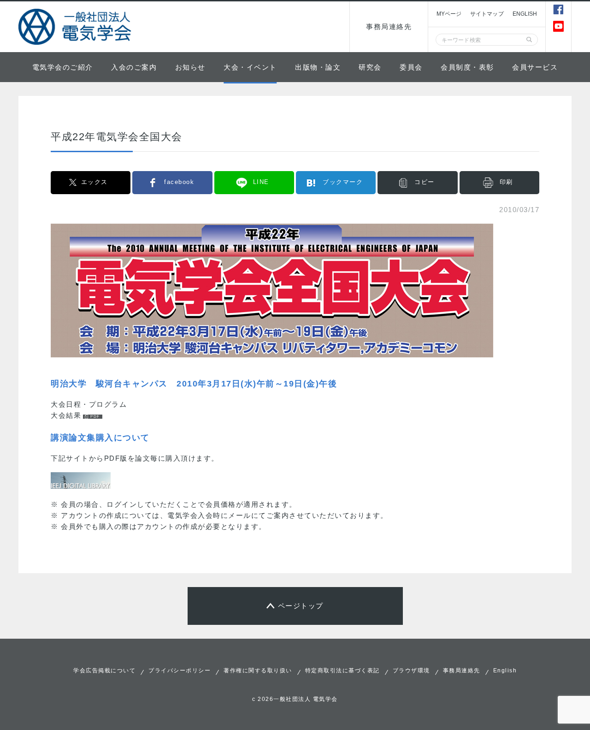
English (505, 670)
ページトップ (301, 606)
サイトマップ (487, 14)
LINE (261, 181)
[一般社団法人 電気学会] (76, 26)
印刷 (506, 181)
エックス (94, 181)
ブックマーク (343, 181)
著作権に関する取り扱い (258, 670)
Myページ (449, 14)
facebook (179, 181)
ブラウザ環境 (411, 670)
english (525, 14)
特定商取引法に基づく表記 (342, 670)
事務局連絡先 (389, 26)
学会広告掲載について (104, 670)
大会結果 (66, 415)
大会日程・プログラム (89, 404)
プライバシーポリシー (179, 670)
